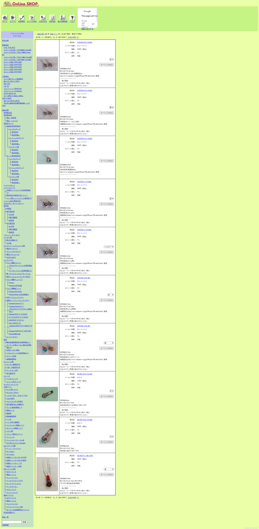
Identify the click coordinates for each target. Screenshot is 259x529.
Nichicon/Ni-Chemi (15, 291)
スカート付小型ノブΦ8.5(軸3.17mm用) (17, 60)
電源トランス (11, 475)
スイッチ (7, 376)
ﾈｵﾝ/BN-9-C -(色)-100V (85, 456)
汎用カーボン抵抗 (12, 350)
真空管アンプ (8, 123)
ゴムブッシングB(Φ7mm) (13, 89)
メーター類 (8, 237)
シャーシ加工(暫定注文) (12, 201)
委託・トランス (12, 121)
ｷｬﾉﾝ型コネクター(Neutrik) (15, 443)
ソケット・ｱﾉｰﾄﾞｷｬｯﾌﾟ (12, 235)
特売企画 (5, 40)
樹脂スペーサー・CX (14, 463)
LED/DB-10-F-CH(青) (84, 139)
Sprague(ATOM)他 (15, 286)
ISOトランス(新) (10, 469)
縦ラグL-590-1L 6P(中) (12, 101)
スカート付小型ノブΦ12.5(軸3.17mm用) (18, 57)
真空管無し (16, 135)
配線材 (8, 413)
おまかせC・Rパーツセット (14, 203)
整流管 (11, 220)
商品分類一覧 (42, 34)
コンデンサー (8, 260)
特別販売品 (8, 113)
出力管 (11, 214)
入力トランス (11, 490)
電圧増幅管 (13, 217)
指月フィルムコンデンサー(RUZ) (18, 277)
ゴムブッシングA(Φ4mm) (13, 91)
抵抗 (5, 340)
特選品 (8, 209)
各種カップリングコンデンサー (17, 300)
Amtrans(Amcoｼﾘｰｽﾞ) (16, 303)
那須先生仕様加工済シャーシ (17, 195)
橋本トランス (8, 495)
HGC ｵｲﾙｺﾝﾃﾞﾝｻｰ (15, 323)
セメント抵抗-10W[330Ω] (13, 69)
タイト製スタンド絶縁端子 (13, 79)
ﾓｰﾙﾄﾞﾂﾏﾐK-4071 (9, 47)
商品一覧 (5, 517)
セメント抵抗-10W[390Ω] (13, 72)
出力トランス (11, 472)
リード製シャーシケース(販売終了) (19, 198)
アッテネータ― (12, 487)
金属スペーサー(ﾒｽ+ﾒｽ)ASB (16, 457)
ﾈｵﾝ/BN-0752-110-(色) (84, 374)
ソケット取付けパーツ (14, 434)
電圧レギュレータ (12, 254)
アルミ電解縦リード (13, 288)
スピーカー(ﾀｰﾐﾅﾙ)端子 (14, 401)
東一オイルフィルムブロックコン (18, 274)
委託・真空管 (11, 118)
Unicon (11, 283)
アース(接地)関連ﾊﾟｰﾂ (14, 407)
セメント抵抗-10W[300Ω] (13, 67)
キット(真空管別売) (13, 156)
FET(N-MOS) (11, 257)
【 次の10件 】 (73, 37)
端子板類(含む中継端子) (15, 404)
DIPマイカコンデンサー (15, 297)
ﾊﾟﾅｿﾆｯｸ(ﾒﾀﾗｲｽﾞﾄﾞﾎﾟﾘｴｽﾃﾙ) (18, 317)
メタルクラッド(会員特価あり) (17, 353)
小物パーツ (8, 387)
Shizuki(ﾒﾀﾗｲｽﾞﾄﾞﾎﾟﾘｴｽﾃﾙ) (18, 314)
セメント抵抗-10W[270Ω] (13, 65)
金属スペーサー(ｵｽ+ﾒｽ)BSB (16, 460)
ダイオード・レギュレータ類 (14, 246)
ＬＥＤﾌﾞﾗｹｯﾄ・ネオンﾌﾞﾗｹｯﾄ (17, 395)
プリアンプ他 (14, 177)
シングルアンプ (15, 129)
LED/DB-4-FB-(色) (83, 278)
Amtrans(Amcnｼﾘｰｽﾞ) (16, 306)
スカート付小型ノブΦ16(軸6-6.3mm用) (17, 50)
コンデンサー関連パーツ (15, 425)
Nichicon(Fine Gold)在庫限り (19, 294)
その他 (8, 243)
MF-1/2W (7, 84)
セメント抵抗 (11, 356)
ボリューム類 (8, 362)
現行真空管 (10, 211)
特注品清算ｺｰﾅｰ (9, 512)
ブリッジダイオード (13, 251)
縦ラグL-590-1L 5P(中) (12, 81)
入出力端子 (10, 398)
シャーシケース (9, 188)
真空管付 (15, 132)
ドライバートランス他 (14, 507)
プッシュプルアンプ (16, 138)
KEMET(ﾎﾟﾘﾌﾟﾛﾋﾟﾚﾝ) (16, 320)
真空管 (6, 206)
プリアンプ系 (14, 147)
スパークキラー (12, 337)
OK (93, 24)
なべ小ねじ (10, 451)
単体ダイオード (12, 249)
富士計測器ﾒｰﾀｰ (12, 240)
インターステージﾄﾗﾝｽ (14, 481)
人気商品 (5, 76)
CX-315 (6, 86)
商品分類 (5, 110)
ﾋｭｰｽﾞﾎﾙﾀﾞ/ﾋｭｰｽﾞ (12, 390)
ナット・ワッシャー (13, 448)
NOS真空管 (10, 223)
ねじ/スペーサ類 (10, 446)
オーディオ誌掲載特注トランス (17, 510)
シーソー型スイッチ (13, 382)
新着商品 (5, 45)
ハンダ (8, 419)
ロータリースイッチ (11, 384)
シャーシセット (9, 185)
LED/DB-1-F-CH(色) (84, 182)
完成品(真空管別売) (13, 126)
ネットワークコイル (13, 484)
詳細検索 (5, 525)
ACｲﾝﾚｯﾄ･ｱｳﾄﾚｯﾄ (12, 393)
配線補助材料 (11, 416)
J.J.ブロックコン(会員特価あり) (20, 271)
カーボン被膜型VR (13, 364)
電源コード (10, 410)
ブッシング (10, 437)
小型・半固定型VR (13, 367)
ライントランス (12, 492)
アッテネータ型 (12, 370)
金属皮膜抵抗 (11, 359)
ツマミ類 (9, 431)
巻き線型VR (10, 373)
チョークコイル (12, 478)
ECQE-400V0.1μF (10, 93)
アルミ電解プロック (13, 263)
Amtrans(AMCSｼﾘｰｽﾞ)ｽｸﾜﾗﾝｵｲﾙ (20, 331)
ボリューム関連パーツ (14, 428)
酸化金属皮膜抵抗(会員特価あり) (18, 342)
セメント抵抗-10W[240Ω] (13, 62)
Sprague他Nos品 (14, 334)
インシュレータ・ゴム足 (15, 440)
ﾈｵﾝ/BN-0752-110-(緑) (84, 420)
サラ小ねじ (10, 454)
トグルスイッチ (12, 379)
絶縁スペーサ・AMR (14, 466)
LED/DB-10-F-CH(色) (84, 42)
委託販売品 (8, 115)
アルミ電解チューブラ (14, 280)
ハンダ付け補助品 (12, 422)
